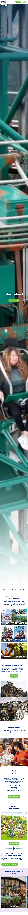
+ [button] (23, 813)
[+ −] (14, 826)
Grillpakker (14, 787)
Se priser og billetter (10, 864)
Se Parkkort (14, 843)
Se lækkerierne (14, 796)
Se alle (14, 873)
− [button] (23, 816)
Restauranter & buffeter (14, 785)
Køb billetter (14, 300)
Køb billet (18, 1)
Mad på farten (14, 789)
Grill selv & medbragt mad (14, 790)
